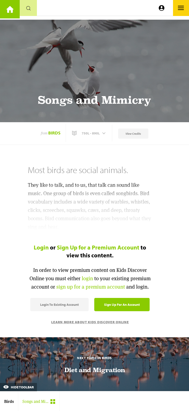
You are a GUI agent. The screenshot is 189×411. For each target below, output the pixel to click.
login (87, 278)
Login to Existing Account (59, 304)
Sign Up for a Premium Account (98, 247)
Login (41, 247)
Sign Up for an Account (122, 304)
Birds (54, 133)
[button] (89, 133)
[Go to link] (10, 9)
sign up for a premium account (90, 286)
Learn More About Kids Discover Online (90, 322)
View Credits (133, 133)
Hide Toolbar (22, 387)
